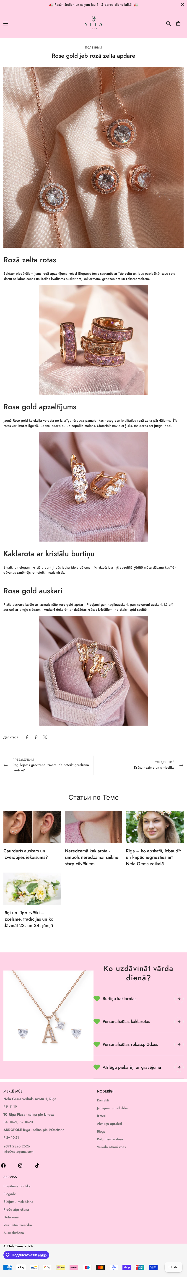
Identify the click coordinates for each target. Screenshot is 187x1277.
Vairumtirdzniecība (17, 1225)
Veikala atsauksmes (111, 1147)
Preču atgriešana (16, 1209)
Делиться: (11, 737)
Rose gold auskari (32, 590)
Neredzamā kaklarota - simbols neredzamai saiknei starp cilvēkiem (92, 857)
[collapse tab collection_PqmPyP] (179, 1067)
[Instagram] (20, 1165)
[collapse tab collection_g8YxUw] (179, 998)
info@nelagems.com (18, 1151)
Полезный (93, 48)
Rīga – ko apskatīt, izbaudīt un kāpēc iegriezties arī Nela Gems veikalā (153, 857)
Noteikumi (11, 1217)
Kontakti (103, 1100)
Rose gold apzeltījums (39, 406)
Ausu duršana (13, 1232)
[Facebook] (27, 737)
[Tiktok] (37, 1165)
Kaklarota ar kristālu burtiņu (49, 553)
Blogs (101, 1131)
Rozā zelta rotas (29, 259)
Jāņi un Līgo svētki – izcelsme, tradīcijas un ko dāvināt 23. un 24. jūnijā (28, 919)
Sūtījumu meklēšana (18, 1201)
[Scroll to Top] (178, 1252)
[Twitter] (45, 737)
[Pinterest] (36, 737)
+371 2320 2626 (16, 1146)
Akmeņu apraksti (109, 1123)
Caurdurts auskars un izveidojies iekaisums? (25, 854)
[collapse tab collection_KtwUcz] (179, 1044)
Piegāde (9, 1193)
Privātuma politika (17, 1186)
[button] (178, 23)
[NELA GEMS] (94, 23)
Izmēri (101, 1115)
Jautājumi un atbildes (112, 1108)
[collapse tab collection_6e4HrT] (179, 1021)
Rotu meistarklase (110, 1139)
